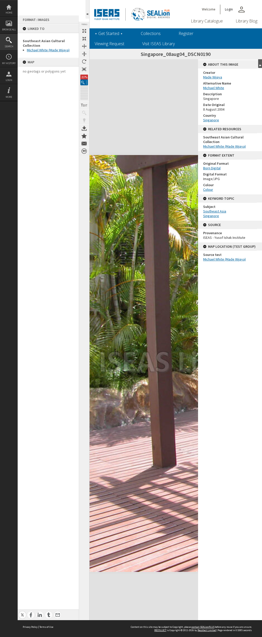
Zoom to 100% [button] (84, 69)
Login (9, 80)
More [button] (9, 97)
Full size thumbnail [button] (84, 31)
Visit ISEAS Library (158, 43)
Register (186, 33)
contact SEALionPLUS (202, 627)
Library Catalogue (207, 21)
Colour (208, 189)
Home (9, 12)
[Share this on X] (22, 612)
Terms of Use (46, 627)
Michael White (213, 88)
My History (9, 63)
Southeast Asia (214, 211)
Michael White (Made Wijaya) (48, 50)
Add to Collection (84, 136)
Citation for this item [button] (84, 151)
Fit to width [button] (84, 46)
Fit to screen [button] (84, 38)
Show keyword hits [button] (84, 113)
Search (9, 46)
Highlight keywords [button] (84, 120)
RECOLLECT (160, 630)
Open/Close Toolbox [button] (87, 9)
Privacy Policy (30, 627)
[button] (84, 82)
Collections (151, 33)
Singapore (211, 120)
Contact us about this (84, 143)
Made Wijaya (212, 77)
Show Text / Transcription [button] (84, 105)
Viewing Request (109, 43)
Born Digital (212, 168)
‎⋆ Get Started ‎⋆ (109, 33)
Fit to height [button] (84, 54)
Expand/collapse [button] (260, 63)
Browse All (9, 29)
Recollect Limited (207, 630)
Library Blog (246, 21)
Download (84, 128)
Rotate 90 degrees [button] (84, 61)
